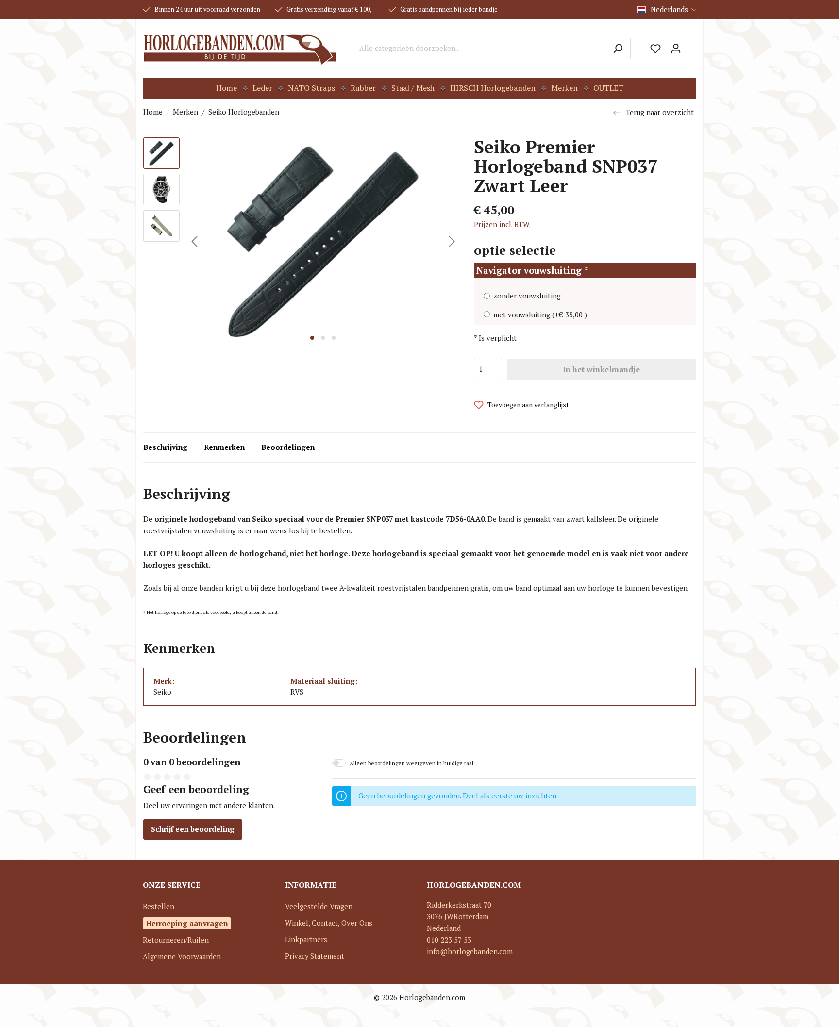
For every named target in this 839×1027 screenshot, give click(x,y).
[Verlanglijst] (655, 48)
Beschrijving (165, 447)
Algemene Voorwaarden (182, 956)
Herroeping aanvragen (187, 923)
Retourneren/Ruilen (176, 939)
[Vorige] (194, 241)
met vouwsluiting (540, 314)
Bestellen (158, 906)
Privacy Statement (314, 956)
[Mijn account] (676, 48)
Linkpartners (306, 939)
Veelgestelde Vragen (318, 906)
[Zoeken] (618, 48)
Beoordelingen (288, 447)
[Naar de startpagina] (240, 48)
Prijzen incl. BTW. (502, 224)
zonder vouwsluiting (527, 295)
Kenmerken (224, 447)
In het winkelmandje (601, 369)
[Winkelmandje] (691, 45)
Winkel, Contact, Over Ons (328, 923)
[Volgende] (452, 241)
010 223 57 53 (449, 939)
